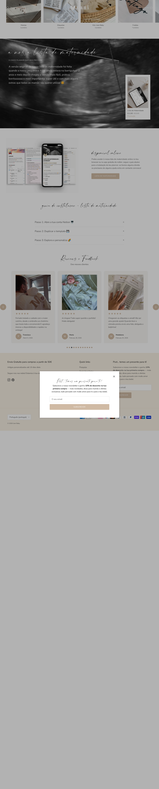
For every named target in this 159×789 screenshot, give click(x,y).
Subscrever (79, 407)
